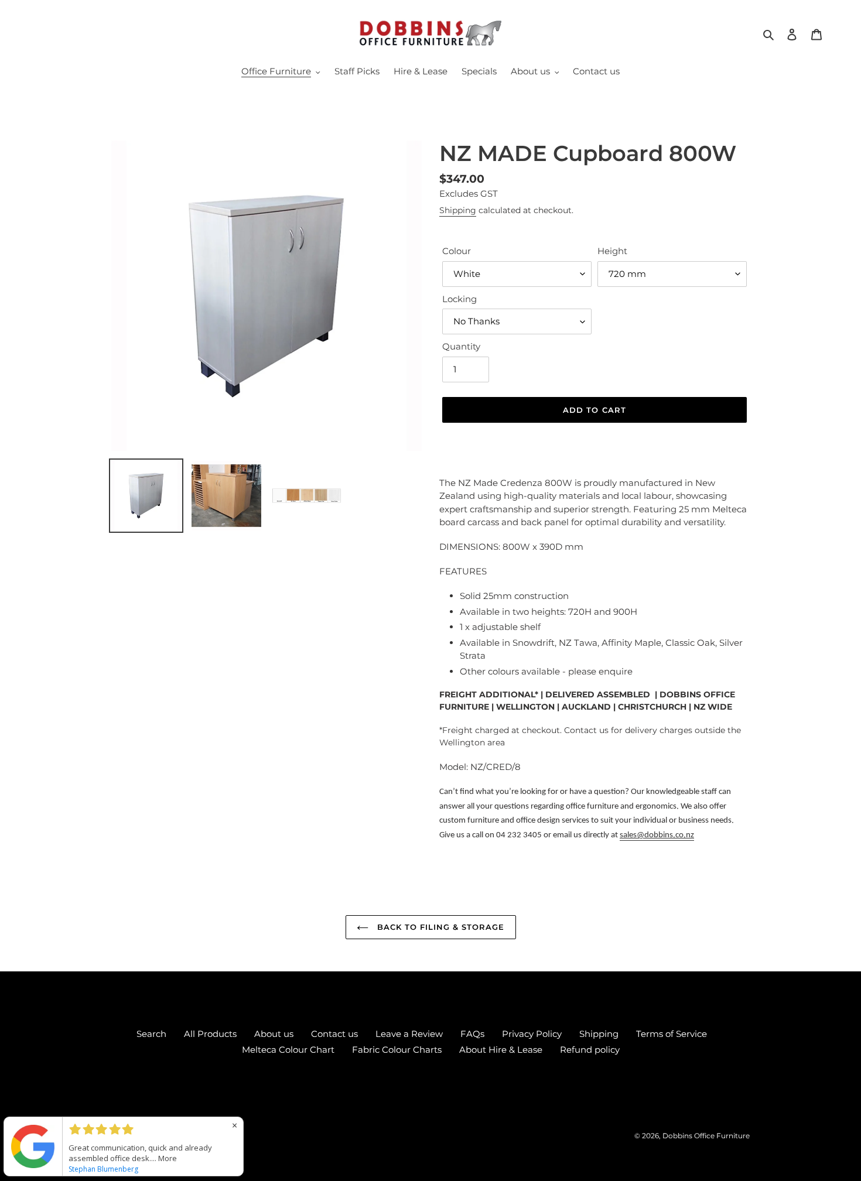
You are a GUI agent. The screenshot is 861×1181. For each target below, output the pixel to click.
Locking (459, 298)
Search (151, 1033)
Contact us (334, 1033)
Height (612, 250)
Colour (456, 250)
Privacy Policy (532, 1033)
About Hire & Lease (500, 1049)
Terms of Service (671, 1033)
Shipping (457, 210)
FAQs (472, 1033)
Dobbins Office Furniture (706, 1135)
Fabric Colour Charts (397, 1049)
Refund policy (590, 1049)
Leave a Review (409, 1033)
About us (273, 1033)
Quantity (461, 346)
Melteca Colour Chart (288, 1049)
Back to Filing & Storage (439, 927)
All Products (210, 1033)
